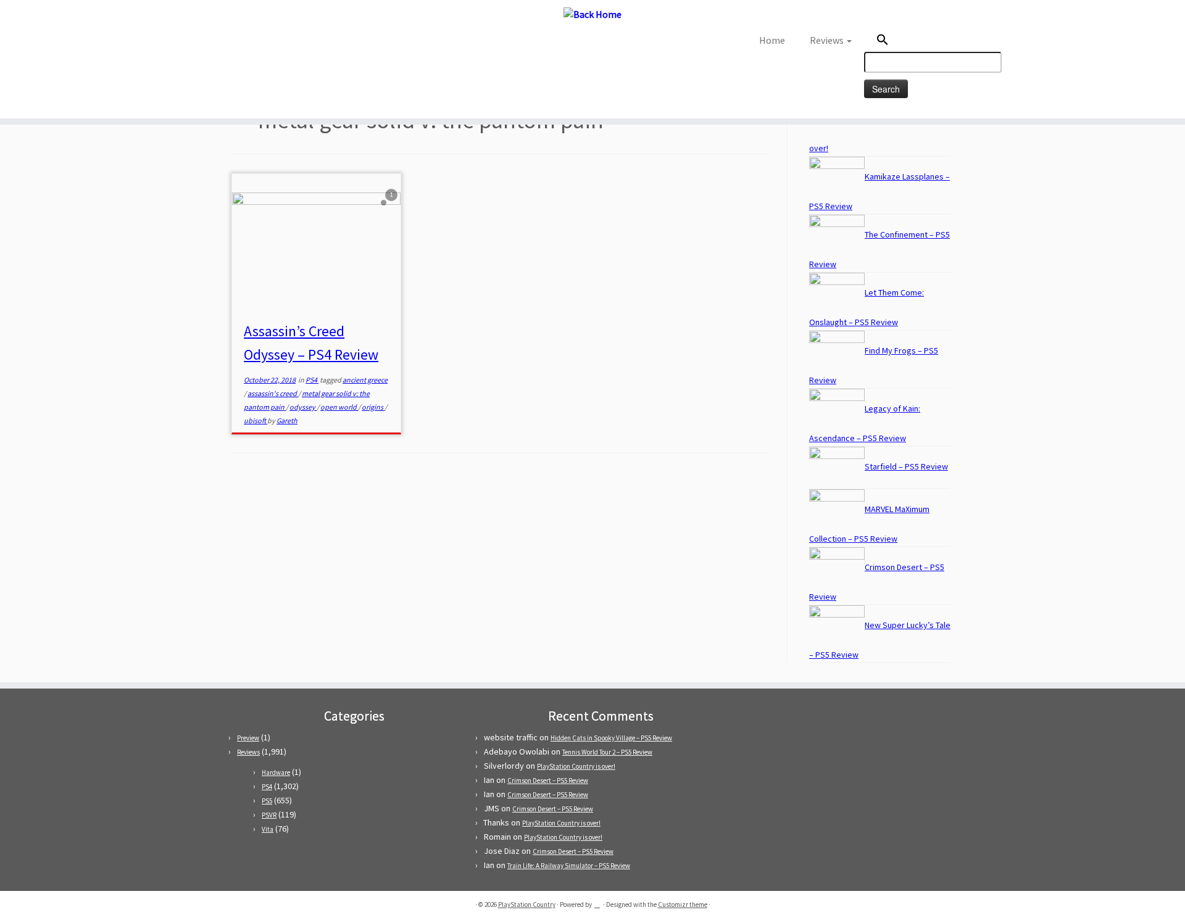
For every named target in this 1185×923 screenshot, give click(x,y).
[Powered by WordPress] (597, 902)
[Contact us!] (200, 44)
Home (772, 40)
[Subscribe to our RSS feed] (184, 44)
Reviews (828, 40)
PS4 (312, 379)
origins (373, 407)
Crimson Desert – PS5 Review (547, 780)
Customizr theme (682, 904)
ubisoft (255, 420)
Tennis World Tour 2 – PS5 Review (607, 752)
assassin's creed (272, 393)
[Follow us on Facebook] (176, 44)
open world (339, 407)
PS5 (267, 801)
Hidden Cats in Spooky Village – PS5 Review (611, 738)
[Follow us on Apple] (192, 44)
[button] (944, 41)
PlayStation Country (526, 904)
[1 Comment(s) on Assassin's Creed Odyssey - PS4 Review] (392, 206)
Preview (248, 738)
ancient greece (365, 379)
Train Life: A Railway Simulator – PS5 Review (568, 865)
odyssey (303, 407)
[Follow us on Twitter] (168, 44)
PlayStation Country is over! (576, 766)
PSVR (269, 815)
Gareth (286, 420)
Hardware (276, 772)
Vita (267, 829)
